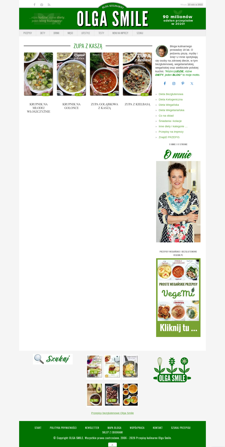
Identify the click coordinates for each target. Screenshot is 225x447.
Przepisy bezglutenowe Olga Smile (112, 413)
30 (47, 94)
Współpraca (137, 428)
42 (80, 94)
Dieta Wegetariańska (171, 110)
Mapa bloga (114, 428)
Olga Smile (76, 438)
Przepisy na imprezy (171, 131)
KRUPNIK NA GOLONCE (71, 106)
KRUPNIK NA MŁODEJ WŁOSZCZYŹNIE (38, 108)
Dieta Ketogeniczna (171, 99)
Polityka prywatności (63, 428)
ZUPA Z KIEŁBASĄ (137, 104)
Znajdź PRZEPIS (169, 137)
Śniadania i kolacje (170, 121)
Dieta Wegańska (169, 104)
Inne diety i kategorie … (173, 126)
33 (146, 94)
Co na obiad (166, 115)
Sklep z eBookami (112, 432)
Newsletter (92, 428)
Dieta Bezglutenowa (171, 94)
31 (113, 94)
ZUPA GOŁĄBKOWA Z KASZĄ (104, 106)
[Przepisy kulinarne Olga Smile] (112, 19)
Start (38, 428)
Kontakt (158, 428)
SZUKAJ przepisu (181, 428)
